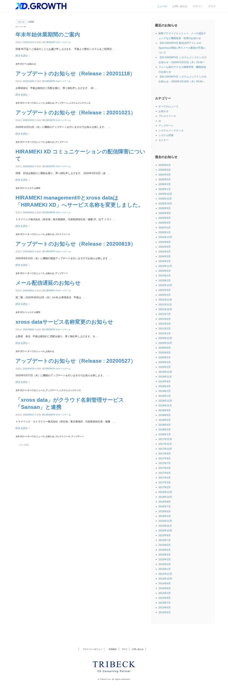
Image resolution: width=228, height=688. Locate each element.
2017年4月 (165, 477)
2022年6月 (165, 290)
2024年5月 (165, 251)
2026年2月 (165, 184)
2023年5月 (165, 270)
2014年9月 (165, 583)
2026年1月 (165, 189)
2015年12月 (165, 520)
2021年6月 (165, 318)
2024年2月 (165, 261)
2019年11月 (165, 376)
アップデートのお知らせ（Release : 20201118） (75, 73)
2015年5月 (165, 549)
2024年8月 (165, 241)
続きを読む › (22, 55)
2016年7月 (165, 506)
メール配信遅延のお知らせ (48, 283)
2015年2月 (165, 564)
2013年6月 (165, 607)
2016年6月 (165, 511)
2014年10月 (165, 578)
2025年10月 (165, 203)
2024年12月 (165, 237)
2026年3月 (165, 179)
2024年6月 (165, 246)
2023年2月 (165, 280)
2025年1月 (165, 232)
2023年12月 (165, 266)
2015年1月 (165, 569)
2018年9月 (165, 410)
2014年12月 (165, 573)
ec (160, 120)
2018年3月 (165, 429)
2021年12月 (165, 299)
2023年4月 (165, 275)
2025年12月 (165, 193)
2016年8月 (165, 501)
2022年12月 (165, 285)
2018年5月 (165, 419)
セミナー (164, 140)
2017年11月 (165, 444)
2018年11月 (165, 405)
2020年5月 (165, 357)
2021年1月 (165, 333)
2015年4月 (165, 554)
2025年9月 (165, 208)
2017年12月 (165, 439)
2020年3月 (165, 362)
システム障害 (33, 188)
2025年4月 (165, 222)
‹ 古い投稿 (23, 445)
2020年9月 (165, 347)
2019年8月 (165, 381)
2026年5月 (165, 169)
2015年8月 (165, 535)
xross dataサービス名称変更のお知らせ (64, 322)
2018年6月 (165, 415)
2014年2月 (165, 593)
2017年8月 (165, 458)
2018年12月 (165, 400)
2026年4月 (165, 174)
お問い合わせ (179, 6)
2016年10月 (165, 496)
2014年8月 (165, 588)
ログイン (198, 6)
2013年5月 (165, 612)
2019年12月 (165, 371)
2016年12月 (165, 492)
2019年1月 (165, 395)
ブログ (212, 6)
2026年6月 (165, 165)
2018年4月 (165, 424)
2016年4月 (165, 516)
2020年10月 (165, 343)
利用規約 (112, 649)
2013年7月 (165, 602)
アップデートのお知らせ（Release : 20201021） (75, 112)
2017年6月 (165, 468)
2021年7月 (165, 314)
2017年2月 (165, 487)
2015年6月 (165, 545)
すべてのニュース (36, 103)
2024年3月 (165, 256)
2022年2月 (165, 294)
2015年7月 (165, 540)
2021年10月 (165, 309)
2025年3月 (165, 227)
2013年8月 (165, 597)
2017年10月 (165, 448)
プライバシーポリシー (92, 649)
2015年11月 (165, 525)
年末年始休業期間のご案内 (47, 34)
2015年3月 (165, 559)
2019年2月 (165, 391)
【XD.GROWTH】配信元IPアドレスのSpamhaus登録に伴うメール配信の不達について (182, 48)
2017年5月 (165, 472)
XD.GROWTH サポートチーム (56, 42)
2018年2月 (165, 434)
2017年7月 (165, 463)
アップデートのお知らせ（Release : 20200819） (75, 244)
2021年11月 (165, 304)
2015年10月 (165, 530)
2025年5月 (165, 217)
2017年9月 (165, 453)
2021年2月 (165, 328)
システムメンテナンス (79, 103)
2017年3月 (165, 482)
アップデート (61, 103)
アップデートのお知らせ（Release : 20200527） (75, 361)
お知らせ (31, 64)
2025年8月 (165, 213)
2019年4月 (165, 386)
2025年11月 (165, 198)
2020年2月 (165, 367)
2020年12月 (165, 338)
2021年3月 (165, 323)
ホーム (21, 22)
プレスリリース (62, 234)
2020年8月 (165, 352)
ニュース (162, 6)
